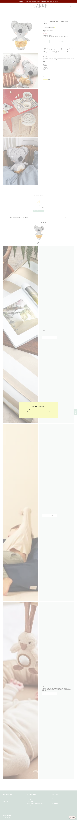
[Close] (56, 403)
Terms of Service (47, 414)
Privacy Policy (42, 414)
